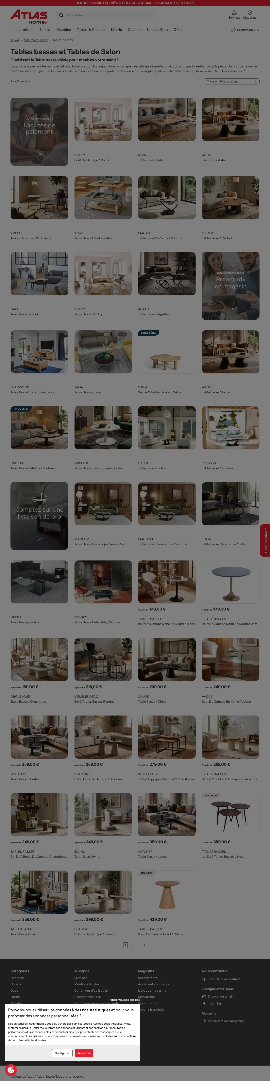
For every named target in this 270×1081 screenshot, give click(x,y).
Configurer (62, 1053)
